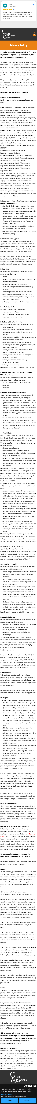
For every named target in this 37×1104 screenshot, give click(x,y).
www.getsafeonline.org (8, 665)
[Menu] (30, 34)
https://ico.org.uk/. (6, 788)
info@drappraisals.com (17, 57)
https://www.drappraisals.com (10, 153)
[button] (34, 34)
